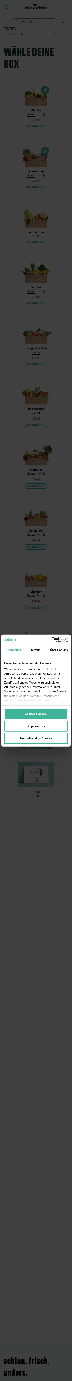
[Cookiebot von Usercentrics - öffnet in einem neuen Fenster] (52, 639)
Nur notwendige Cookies (36, 738)
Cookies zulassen (36, 713)
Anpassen (34, 725)
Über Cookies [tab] (59, 649)
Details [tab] (35, 649)
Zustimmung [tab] (13, 649)
